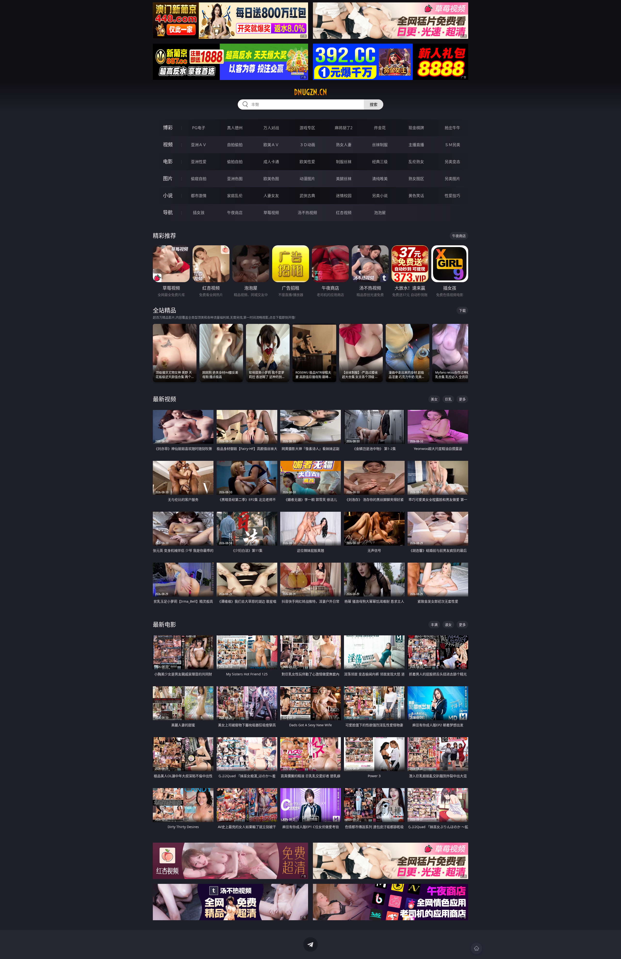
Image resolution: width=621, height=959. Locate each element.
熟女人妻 (343, 144)
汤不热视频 (307, 212)
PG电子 (198, 127)
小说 (168, 195)
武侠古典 (307, 195)
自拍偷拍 (235, 144)
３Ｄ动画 (307, 144)
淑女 (448, 624)
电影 (168, 161)
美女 (434, 399)
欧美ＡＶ (271, 144)
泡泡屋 (380, 212)
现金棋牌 (416, 127)
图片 (168, 178)
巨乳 (448, 399)
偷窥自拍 (198, 178)
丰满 (434, 624)
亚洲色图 (235, 178)
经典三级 (380, 161)
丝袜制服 (380, 144)
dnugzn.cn (310, 92)
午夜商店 (235, 212)
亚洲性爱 (198, 161)
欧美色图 (271, 178)
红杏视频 (343, 212)
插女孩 (198, 212)
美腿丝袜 (343, 178)
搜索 (373, 104)
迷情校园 (343, 195)
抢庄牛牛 (452, 127)
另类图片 (452, 178)
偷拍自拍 (235, 161)
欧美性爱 (307, 161)
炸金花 (380, 127)
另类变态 (452, 161)
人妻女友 (271, 195)
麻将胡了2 (343, 127)
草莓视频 (271, 212)
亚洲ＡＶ (198, 144)
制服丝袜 (343, 161)
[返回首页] (476, 948)
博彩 (168, 127)
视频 (168, 144)
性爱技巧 (452, 195)
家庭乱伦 (235, 195)
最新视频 (164, 399)
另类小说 (380, 195)
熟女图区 (416, 178)
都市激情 (198, 195)
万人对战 (271, 127)
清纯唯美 (380, 178)
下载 (462, 310)
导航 (168, 212)
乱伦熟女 (416, 161)
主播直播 (416, 144)
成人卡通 (271, 161)
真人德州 (235, 127)
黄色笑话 (416, 195)
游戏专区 (307, 127)
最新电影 (164, 624)
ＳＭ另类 (452, 144)
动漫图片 (307, 178)
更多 (462, 399)
